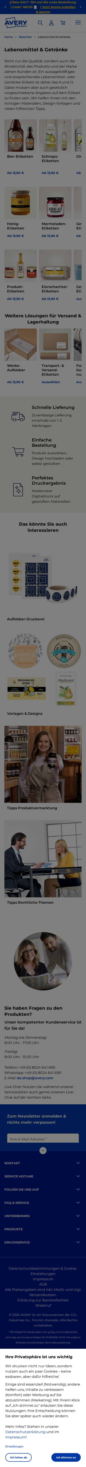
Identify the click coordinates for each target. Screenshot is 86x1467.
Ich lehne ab (18, 1457)
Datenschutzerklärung (25, 1432)
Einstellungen (14, 1446)
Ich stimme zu (66, 1457)
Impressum (15, 1437)
